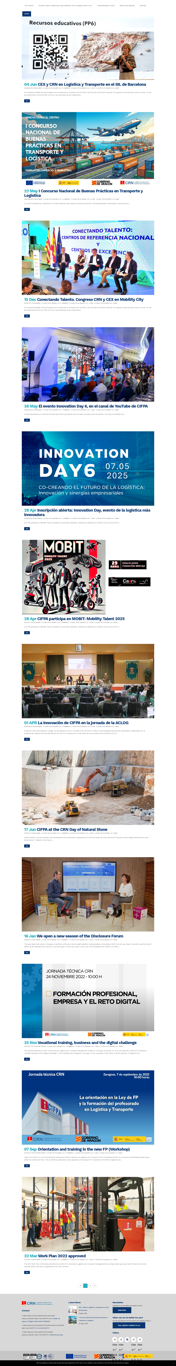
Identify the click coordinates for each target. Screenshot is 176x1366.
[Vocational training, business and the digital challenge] (88, 1001)
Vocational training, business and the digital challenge (87, 1042)
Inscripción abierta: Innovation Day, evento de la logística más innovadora (87, 512)
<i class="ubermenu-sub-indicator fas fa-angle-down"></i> (65, 6)
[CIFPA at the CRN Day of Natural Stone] (88, 787)
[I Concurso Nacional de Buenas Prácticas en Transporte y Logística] (88, 149)
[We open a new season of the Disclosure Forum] (88, 894)
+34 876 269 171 (43, 1328)
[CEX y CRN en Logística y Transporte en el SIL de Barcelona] (88, 42)
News (40, 88)
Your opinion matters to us (129, 1325)
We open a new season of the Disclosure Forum (80, 936)
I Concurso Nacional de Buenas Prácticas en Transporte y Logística (83, 193)
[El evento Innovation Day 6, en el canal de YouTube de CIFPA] (88, 364)
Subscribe (122, 1310)
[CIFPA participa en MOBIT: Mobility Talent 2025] (88, 577)
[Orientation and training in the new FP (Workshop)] (88, 1107)
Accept (132, 1363)
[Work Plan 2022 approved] (88, 1214)
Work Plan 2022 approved (62, 1256)
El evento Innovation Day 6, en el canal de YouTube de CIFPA (93, 406)
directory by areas (57, 1335)
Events (39, 1046)
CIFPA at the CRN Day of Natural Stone (72, 829)
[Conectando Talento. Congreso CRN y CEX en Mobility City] (88, 258)
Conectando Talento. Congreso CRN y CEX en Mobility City (90, 299)
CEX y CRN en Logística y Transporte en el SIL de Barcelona (92, 84)
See (27, 101)
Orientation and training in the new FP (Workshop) (84, 1149)
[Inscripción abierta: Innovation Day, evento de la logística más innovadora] (88, 468)
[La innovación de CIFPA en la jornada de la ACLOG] (88, 681)
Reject (138, 1363)
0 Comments (66, 88)
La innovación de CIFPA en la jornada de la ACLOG (83, 722)
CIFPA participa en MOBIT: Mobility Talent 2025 (81, 618)
